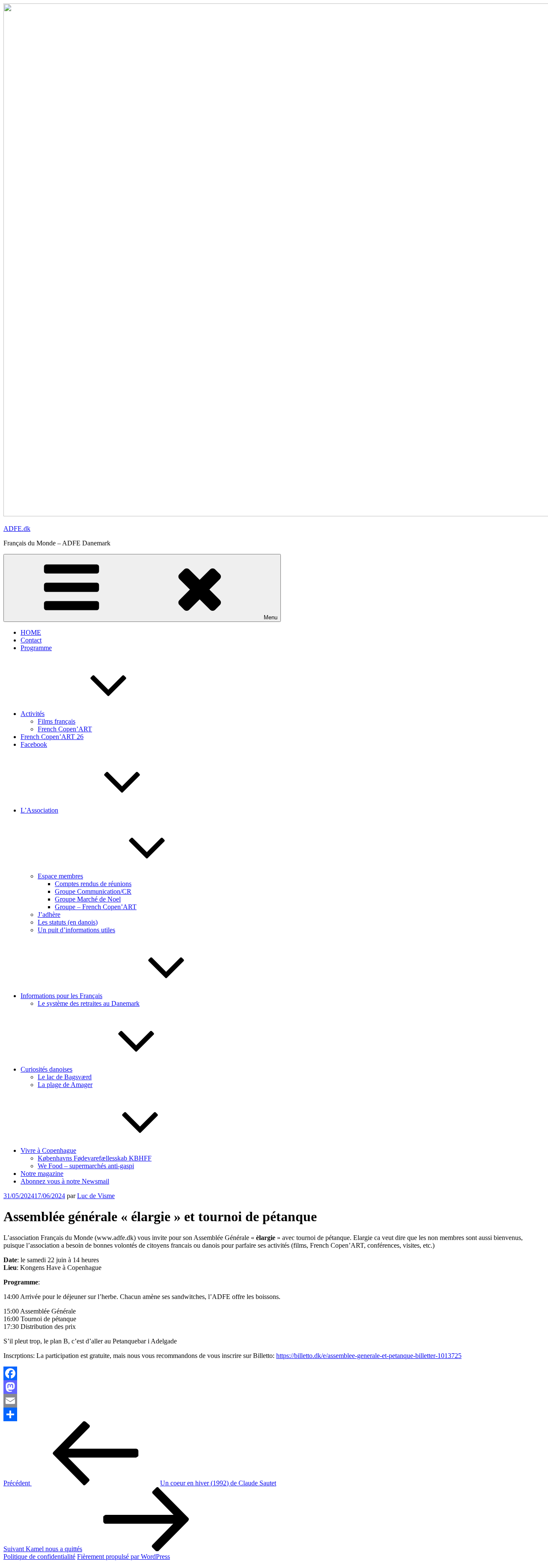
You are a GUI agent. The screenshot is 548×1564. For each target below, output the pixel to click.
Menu (270, 617)
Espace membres (60, 876)
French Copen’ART (65, 729)
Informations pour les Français (61, 995)
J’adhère (49, 914)
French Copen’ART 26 (52, 736)
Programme (36, 647)
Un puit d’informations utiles (76, 930)
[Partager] (274, 1414)
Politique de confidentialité (39, 1556)
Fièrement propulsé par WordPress (123, 1556)
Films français (56, 721)
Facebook (34, 744)
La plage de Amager (65, 1084)
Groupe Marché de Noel (88, 899)
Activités (33, 713)
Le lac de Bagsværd (65, 1077)
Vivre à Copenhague (48, 1150)
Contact (31, 640)
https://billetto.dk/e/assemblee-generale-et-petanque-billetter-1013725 (369, 1355)
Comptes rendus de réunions (93, 883)
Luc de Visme (96, 1195)
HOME (31, 632)
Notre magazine (42, 1173)
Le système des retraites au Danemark (89, 1003)
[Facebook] (274, 1373)
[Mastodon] (274, 1387)
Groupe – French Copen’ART (96, 906)
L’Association (39, 810)
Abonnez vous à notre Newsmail (65, 1181)
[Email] (274, 1401)
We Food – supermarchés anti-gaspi (86, 1165)
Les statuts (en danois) (68, 922)
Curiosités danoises (46, 1069)
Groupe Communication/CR (93, 891)
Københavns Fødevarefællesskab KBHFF (95, 1158)
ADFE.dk (16, 528)
